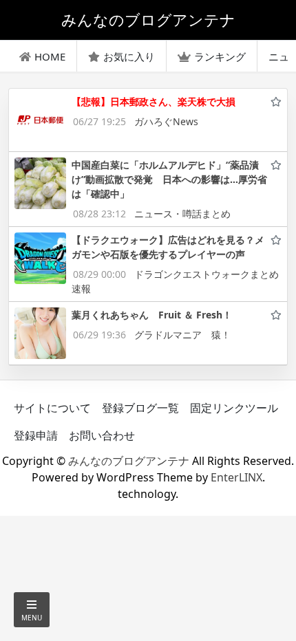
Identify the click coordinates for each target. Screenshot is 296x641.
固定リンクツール (234, 407)
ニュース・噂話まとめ (182, 213)
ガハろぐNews (166, 121)
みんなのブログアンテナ (128, 460)
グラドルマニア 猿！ (182, 334)
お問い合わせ (102, 435)
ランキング (220, 56)
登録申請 (36, 435)
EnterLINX (236, 477)
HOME (49, 56)
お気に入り (129, 56)
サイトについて (52, 407)
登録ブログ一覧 (140, 407)
